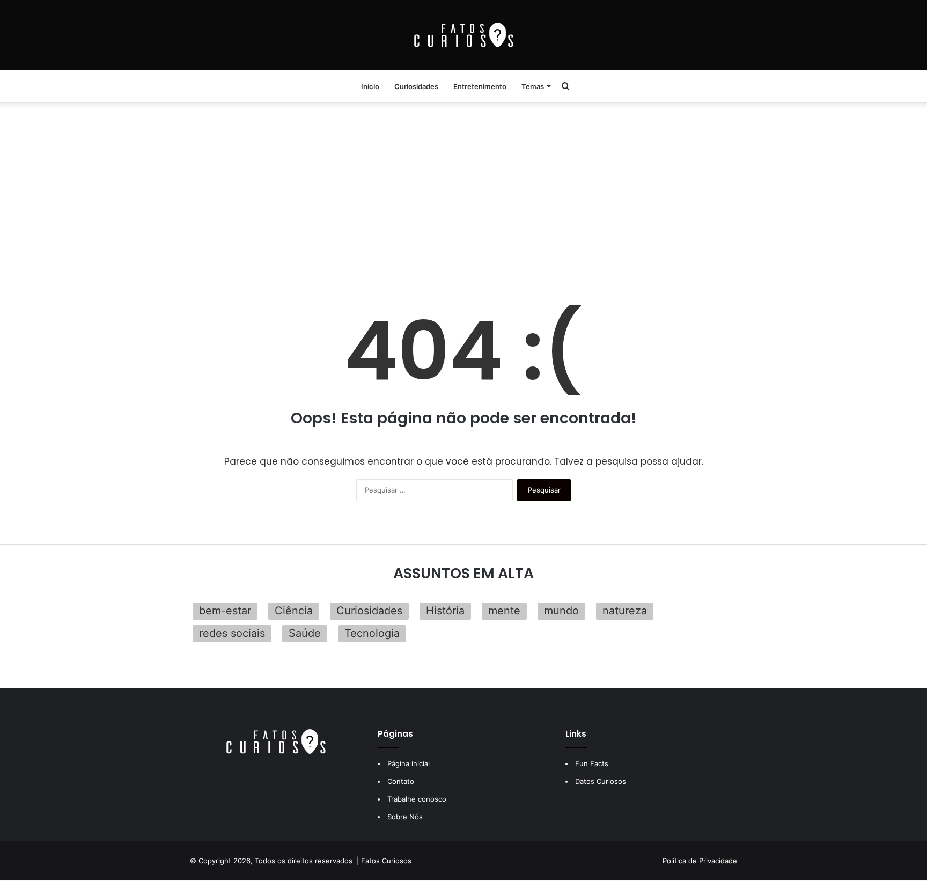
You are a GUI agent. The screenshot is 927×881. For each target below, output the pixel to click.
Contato (400, 781)
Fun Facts (591, 763)
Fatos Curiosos (386, 860)
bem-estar (225, 610)
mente (504, 610)
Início (370, 86)
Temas (532, 86)
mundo (561, 610)
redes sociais (232, 633)
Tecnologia (372, 633)
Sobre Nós (405, 816)
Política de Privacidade (700, 860)
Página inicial (408, 763)
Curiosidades (416, 86)
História (445, 610)
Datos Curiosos (600, 781)
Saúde (305, 633)
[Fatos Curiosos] (463, 34)
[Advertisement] (463, 188)
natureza (624, 610)
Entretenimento (479, 86)
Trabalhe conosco (416, 799)
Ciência (294, 610)
